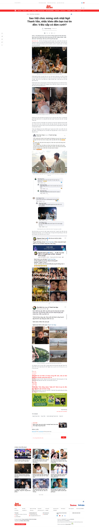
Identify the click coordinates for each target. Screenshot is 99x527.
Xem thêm (83, 10)
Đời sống (19, 10)
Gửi (63, 437)
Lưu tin (2, 39)
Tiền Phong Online (42, 2)
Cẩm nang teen (71, 508)
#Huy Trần (43, 416)
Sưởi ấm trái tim (55, 508)
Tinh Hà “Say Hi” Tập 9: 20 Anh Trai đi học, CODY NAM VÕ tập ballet (22, 460)
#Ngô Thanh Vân (35, 416)
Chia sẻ (2, 36)
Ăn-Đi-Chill (57, 10)
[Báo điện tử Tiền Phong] (73, 505)
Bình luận (2, 42)
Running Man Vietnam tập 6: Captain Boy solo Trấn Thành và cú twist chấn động (41, 461)
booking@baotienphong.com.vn (35, 515)
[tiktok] (63, 515)
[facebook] (82, 3)
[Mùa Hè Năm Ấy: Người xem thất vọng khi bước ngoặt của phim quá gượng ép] (59, 483)
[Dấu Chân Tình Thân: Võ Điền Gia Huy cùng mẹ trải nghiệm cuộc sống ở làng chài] (59, 454)
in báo (52, 33)
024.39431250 (18, 516)
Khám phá (24, 10)
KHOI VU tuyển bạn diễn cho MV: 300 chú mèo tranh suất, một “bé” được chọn (41, 476)
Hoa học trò (18, 504)
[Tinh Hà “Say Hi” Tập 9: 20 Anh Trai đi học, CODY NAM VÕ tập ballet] (23, 454)
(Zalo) (36, 514)
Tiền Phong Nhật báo (51, 2)
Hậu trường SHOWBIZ (50, 10)
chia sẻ (45, 33)
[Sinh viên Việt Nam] (81, 505)
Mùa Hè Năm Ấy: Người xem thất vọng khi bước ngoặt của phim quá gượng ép (58, 490)
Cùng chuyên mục (21, 447)
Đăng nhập (34, 431)
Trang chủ (15, 10)
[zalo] (65, 516)
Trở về (2, 45)
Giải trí (29, 10)
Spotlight (73, 10)
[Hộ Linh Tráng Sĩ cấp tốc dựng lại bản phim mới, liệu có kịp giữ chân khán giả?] (23, 469)
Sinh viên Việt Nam (60, 2)
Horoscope (79, 10)
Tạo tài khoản (40, 431)
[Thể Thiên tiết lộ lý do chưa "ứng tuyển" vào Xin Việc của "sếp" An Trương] (41, 483)
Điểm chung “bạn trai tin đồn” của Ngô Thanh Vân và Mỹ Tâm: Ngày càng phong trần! (45, 425)
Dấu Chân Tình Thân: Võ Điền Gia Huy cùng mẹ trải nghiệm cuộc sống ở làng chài (59, 461)
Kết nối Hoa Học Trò (41, 510)
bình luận (54, 33)
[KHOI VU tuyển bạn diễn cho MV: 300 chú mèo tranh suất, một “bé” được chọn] (41, 469)
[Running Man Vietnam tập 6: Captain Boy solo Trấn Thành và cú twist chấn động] (41, 454)
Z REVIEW (68, 10)
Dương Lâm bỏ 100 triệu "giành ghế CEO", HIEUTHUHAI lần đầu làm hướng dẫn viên (59, 476)
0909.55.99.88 (32, 514)
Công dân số (24, 510)
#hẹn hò (61, 416)
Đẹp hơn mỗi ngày (41, 10)
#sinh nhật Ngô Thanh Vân (52, 416)
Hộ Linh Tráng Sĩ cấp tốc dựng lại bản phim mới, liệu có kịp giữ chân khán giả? (22, 476)
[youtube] (83, 3)
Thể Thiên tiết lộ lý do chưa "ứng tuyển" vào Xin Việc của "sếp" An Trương (40, 490)
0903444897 (46, 514)
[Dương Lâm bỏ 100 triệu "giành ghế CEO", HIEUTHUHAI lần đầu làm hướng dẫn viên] (59, 469)
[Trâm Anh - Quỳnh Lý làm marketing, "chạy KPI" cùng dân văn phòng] (23, 483)
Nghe (2, 33)
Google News (71, 14)
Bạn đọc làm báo (21, 524)
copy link (49, 33)
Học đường (34, 10)
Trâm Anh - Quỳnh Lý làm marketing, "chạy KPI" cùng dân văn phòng (23, 490)
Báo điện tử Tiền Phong (49, 7)
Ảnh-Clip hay (63, 10)
